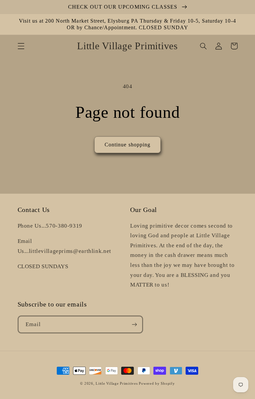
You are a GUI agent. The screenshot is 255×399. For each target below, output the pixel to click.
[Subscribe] (134, 324)
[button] (21, 46)
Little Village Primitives (116, 383)
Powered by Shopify (157, 383)
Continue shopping (127, 144)
